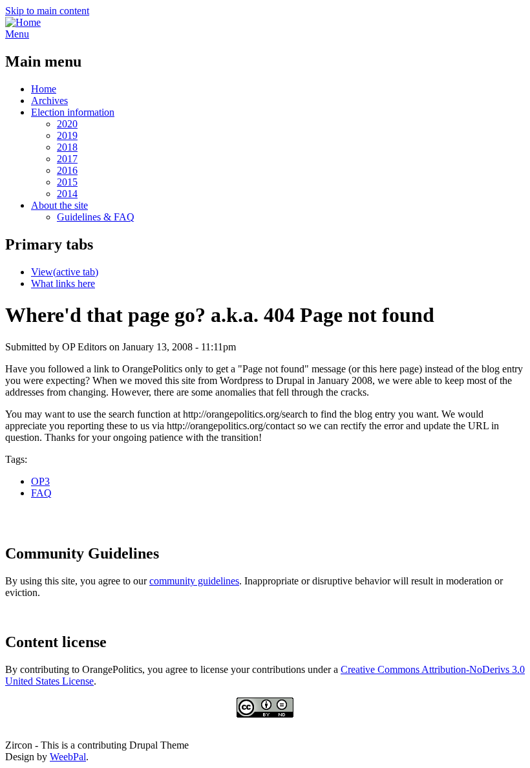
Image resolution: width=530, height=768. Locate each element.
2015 (67, 181)
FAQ (41, 492)
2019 (67, 135)
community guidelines (194, 580)
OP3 (40, 481)
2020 (67, 123)
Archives (49, 100)
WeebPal (68, 756)
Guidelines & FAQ (95, 216)
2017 (67, 158)
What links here (63, 283)
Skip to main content (47, 10)
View (64, 271)
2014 (67, 193)
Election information (72, 112)
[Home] (23, 22)
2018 (67, 147)
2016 (67, 170)
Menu (17, 33)
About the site (59, 205)
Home (43, 88)
